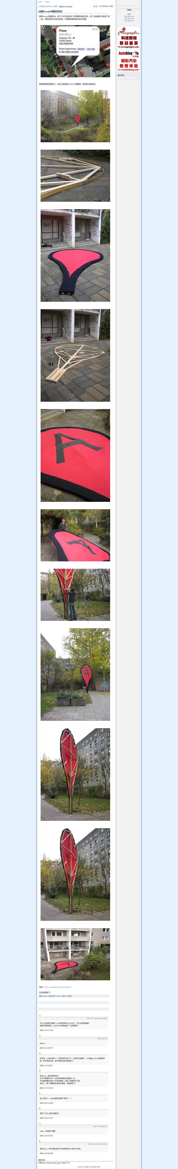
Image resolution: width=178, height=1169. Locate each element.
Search (47, 2)
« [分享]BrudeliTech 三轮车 (47, 6)
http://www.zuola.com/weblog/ (97, 1018)
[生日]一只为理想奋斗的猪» (103, 6)
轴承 (129, 14)
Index (40, 2)
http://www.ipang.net (100, 1126)
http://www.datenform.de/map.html (58, 987)
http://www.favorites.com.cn (97, 1144)
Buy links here (129, 16)
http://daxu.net (102, 1039)
